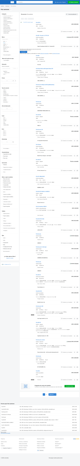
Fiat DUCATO (39, 291)
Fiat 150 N (38, 22)
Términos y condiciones (23, 441)
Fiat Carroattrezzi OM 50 (41, 206)
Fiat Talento (38, 144)
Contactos (3, 445)
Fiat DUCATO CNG (40, 218)
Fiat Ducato (38, 101)
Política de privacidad (23, 443)
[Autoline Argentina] (5, 2)
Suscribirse (23, 51)
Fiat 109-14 (38, 274)
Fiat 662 (37, 55)
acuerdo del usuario (56, 53)
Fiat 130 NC (38, 114)
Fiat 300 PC (38, 322)
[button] (74, 31)
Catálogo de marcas (22, 449)
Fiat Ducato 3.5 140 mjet (41, 246)
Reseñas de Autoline (23, 447)
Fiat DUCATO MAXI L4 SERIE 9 (43, 191)
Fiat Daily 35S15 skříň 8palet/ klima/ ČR (44, 68)
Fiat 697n (38, 370)
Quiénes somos (4, 441)
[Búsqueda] (17, 2)
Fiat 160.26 (38, 159)
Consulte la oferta (69, 386)
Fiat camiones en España (5, 433)
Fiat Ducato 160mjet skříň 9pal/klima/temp (45, 84)
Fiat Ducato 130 (39, 129)
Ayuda (2, 443)
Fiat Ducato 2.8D (39, 306)
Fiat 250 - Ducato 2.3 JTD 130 (42, 35)
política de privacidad (44, 53)
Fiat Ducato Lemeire (40, 339)
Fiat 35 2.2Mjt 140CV (40, 176)
